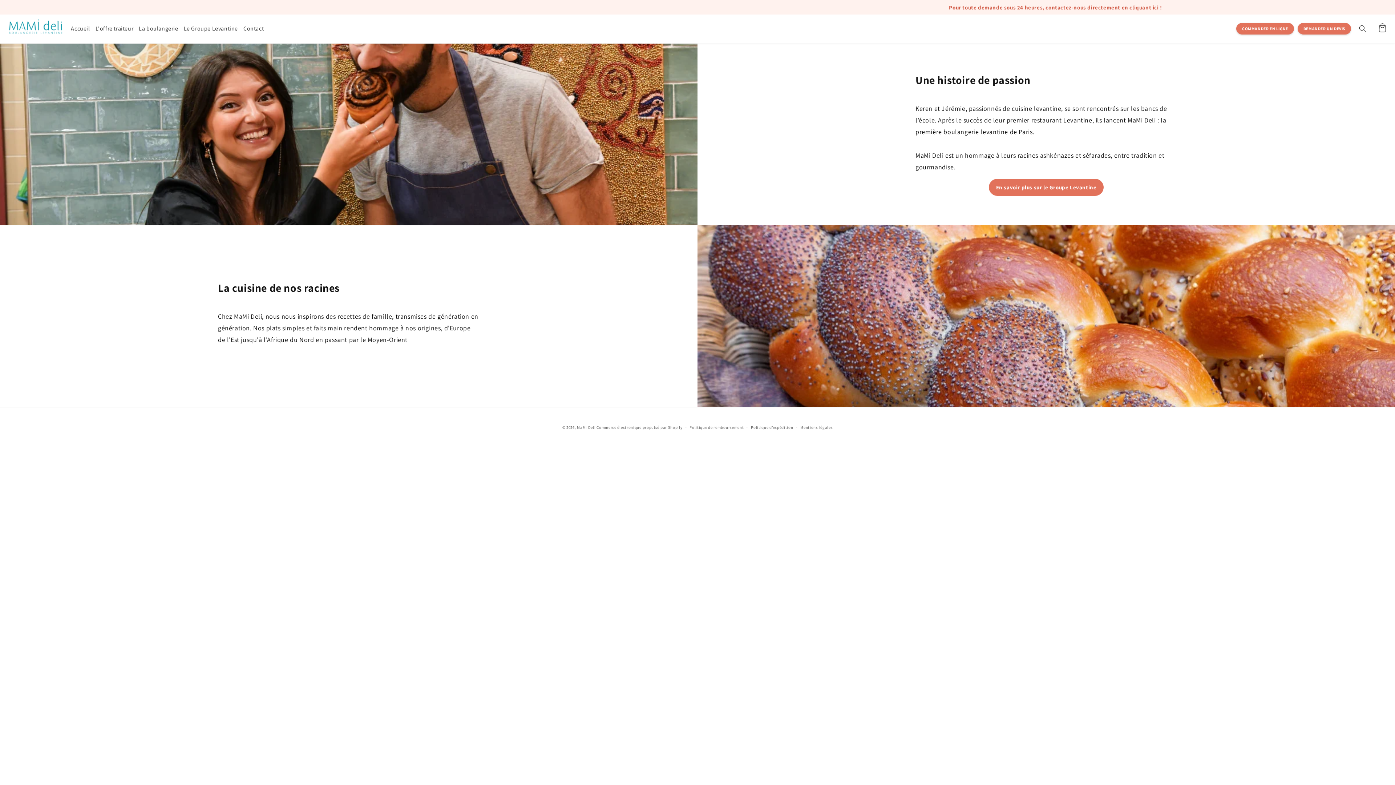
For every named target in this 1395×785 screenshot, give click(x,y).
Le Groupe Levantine (211, 28)
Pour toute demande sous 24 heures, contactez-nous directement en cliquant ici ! (823, 7)
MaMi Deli (586, 427)
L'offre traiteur (115, 28)
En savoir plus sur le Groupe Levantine (1046, 187)
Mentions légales (816, 427)
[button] (1363, 29)
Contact (253, 28)
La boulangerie (158, 28)
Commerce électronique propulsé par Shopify (639, 427)
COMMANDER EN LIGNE (1265, 28)
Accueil (80, 28)
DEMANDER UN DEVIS (1324, 28)
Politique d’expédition (772, 427)
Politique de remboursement (717, 427)
